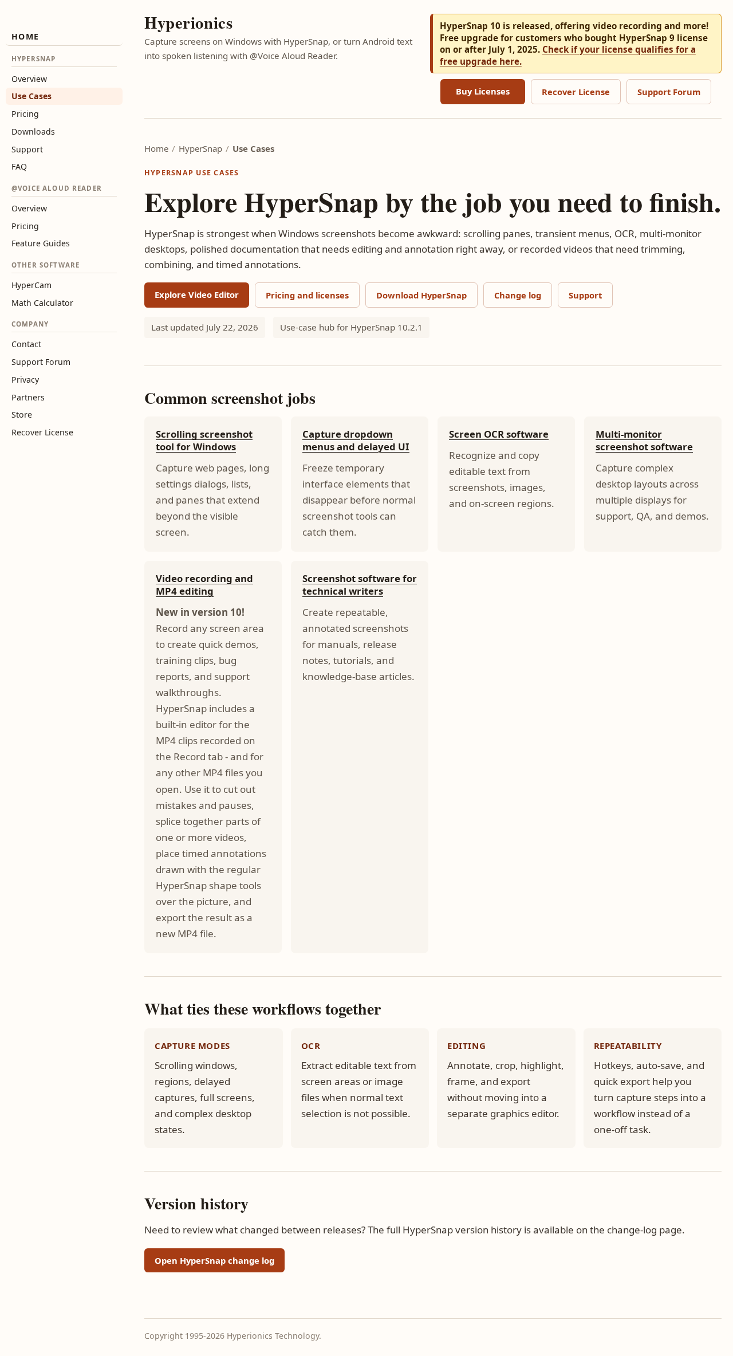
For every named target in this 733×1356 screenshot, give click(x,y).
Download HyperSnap (421, 295)
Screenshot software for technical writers (359, 585)
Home (25, 36)
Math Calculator (42, 302)
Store (21, 414)
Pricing (25, 113)
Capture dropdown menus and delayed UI (355, 440)
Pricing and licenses (307, 295)
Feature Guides (40, 243)
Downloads (33, 131)
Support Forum (40, 361)
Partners (28, 397)
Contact (26, 344)
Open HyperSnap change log (214, 1260)
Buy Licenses (483, 91)
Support (27, 149)
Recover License (42, 432)
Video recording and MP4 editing (204, 585)
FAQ (19, 166)
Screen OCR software (499, 434)
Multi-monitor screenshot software (644, 440)
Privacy (25, 379)
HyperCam (31, 285)
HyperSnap (200, 148)
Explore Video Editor (197, 294)
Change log (517, 295)
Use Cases (31, 96)
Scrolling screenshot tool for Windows (204, 440)
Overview (29, 78)
